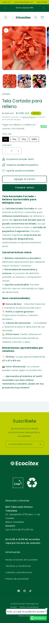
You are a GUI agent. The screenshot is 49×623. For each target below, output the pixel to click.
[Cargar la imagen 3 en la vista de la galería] (39, 81)
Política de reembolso (29, 607)
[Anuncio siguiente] (44, 8)
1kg (5, 138)
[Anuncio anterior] (5, 8)
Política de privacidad (17, 578)
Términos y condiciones (18, 566)
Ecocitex (21, 604)
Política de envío (26, 616)
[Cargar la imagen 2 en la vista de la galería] (24, 81)
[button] (6, 17)
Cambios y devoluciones (18, 572)
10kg (14, 138)
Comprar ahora (24, 187)
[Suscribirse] (40, 444)
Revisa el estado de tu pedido (21, 559)
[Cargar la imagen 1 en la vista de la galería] (9, 81)
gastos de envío (29, 117)
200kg (34, 138)
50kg (24, 138)
